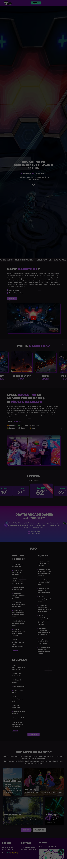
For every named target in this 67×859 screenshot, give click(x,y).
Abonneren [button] (44, 453)
